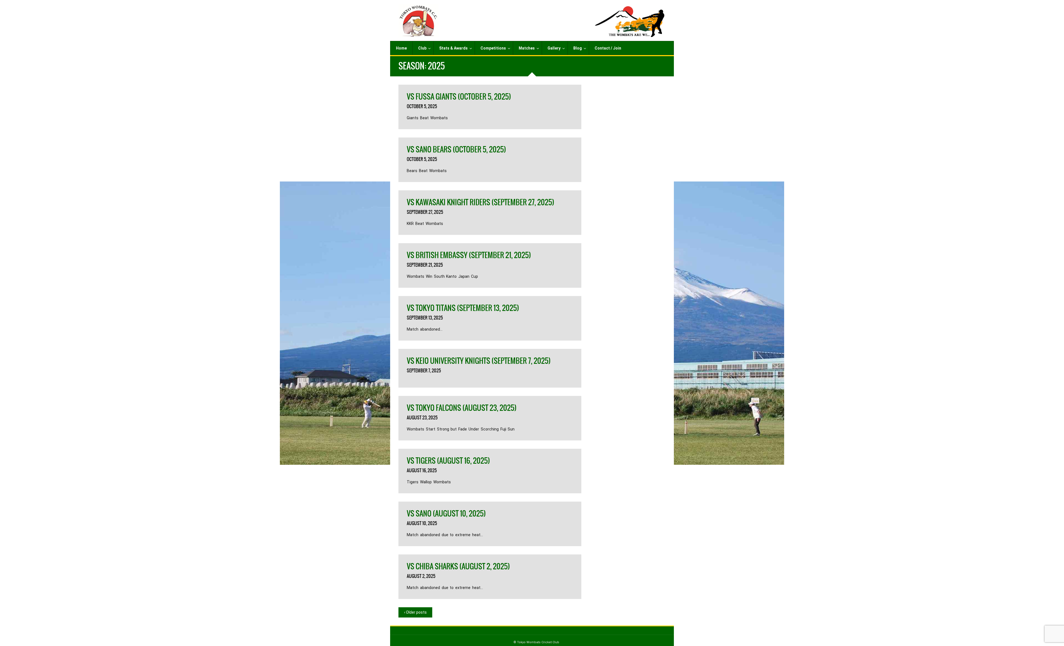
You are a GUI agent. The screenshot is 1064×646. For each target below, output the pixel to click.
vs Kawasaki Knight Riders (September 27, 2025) (480, 202)
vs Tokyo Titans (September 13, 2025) (463, 307)
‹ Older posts (415, 612)
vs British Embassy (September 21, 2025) (469, 255)
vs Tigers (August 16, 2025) (448, 460)
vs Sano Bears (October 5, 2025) (456, 149)
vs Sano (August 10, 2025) (446, 513)
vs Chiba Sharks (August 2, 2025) (458, 566)
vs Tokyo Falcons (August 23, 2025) (461, 407)
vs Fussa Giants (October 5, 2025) (459, 96)
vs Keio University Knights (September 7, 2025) (479, 360)
